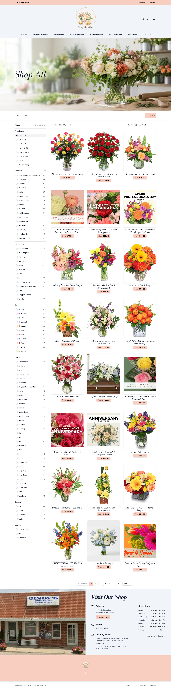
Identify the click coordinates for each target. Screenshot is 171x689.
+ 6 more (104, 649)
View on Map (104, 617)
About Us (141, 3)
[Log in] (148, 18)
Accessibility (144, 685)
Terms (128, 685)
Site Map (153, 685)
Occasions (132, 34)
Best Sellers (59, 34)
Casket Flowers (96, 34)
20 (119, 584)
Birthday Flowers (77, 34)
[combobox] (145, 125)
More (147, 34)
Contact (152, 3)
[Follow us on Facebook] (85, 673)
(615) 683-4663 (23, 3)
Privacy (135, 685)
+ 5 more (119, 641)
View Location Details (155, 636)
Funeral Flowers (115, 34)
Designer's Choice (40, 34)
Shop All (23, 34)
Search (152, 115)
